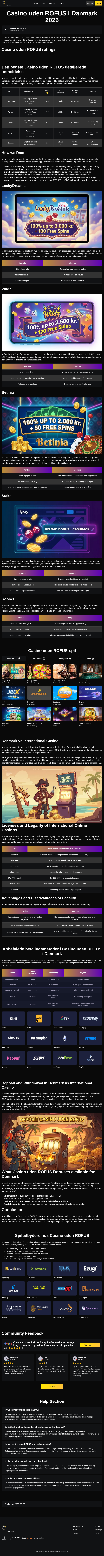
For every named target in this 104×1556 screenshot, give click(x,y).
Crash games (63, 658)
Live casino (37, 658)
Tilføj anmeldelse (90, 1345)
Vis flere (52, 1386)
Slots (89, 658)
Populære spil (12, 658)
